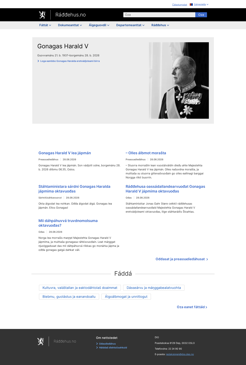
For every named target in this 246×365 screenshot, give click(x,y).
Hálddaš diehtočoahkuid (113, 347)
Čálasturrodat (179, 4)
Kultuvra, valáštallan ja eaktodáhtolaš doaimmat (80, 288)
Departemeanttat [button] (129, 25)
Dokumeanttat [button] (68, 25)
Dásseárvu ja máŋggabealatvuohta (154, 288)
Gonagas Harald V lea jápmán (64, 153)
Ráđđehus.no (70, 15)
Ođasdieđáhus (107, 343)
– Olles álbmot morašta (146, 153)
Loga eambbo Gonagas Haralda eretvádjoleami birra (70, 61)
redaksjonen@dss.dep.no (180, 354)
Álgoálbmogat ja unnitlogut (126, 297)
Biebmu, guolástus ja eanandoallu (69, 297)
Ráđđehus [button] (159, 25)
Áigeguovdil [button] (98, 25)
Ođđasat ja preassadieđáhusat (181, 259)
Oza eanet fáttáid (191, 307)
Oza (201, 14)
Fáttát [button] (44, 25)
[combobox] (159, 14)
